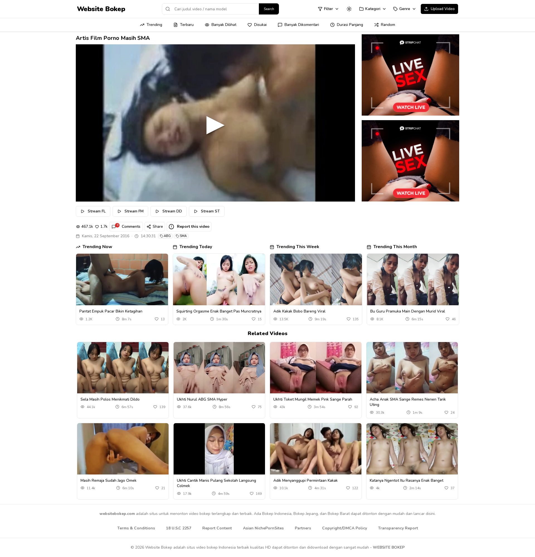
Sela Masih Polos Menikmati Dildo (110, 399)
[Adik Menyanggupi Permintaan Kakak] (315, 449)
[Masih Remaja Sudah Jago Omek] (123, 449)
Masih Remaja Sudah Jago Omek (109, 480)
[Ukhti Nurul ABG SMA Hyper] (219, 368)
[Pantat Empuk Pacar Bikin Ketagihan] (122, 280)
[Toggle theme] (349, 8)
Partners (303, 528)
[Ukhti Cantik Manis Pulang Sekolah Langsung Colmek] (219, 449)
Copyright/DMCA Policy (344, 528)
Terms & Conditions (136, 528)
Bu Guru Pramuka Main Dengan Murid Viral (407, 311)
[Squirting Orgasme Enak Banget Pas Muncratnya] (219, 280)
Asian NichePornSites (263, 528)
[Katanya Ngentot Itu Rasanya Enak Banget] (412, 449)
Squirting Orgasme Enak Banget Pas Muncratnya (218, 311)
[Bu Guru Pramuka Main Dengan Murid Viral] (413, 280)
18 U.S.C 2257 (178, 528)
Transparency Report (398, 528)
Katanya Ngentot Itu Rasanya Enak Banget (406, 480)
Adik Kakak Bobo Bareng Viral (299, 311)
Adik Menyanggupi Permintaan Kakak (305, 480)
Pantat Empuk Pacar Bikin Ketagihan (110, 311)
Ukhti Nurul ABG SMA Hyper (202, 399)
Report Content (217, 528)
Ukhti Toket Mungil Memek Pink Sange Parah (312, 399)
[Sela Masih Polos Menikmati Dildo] (123, 368)
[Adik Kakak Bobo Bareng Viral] (316, 280)
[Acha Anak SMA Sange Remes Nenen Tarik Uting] (412, 368)
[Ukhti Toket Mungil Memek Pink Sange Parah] (315, 368)
